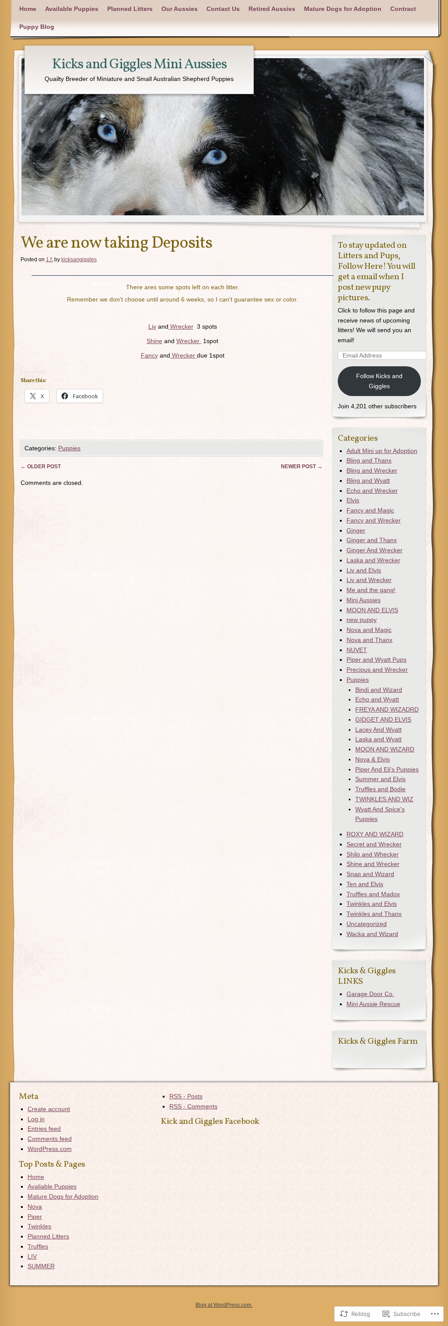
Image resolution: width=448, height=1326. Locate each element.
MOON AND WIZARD (384, 749)
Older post (41, 466)
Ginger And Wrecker (374, 550)
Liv (152, 326)
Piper (35, 1216)
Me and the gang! (371, 589)
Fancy (149, 355)
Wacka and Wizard (372, 933)
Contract (403, 8)
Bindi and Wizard (378, 689)
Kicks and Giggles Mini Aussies (139, 64)
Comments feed (50, 1138)
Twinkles (39, 1226)
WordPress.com (50, 1148)
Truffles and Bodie (380, 789)
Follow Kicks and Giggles (379, 380)
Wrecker (180, 326)
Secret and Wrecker (374, 844)
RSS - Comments (193, 1106)
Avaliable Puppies (52, 1186)
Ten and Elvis (364, 884)
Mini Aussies (363, 599)
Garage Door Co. (370, 993)
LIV (32, 1256)
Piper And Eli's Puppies (387, 769)
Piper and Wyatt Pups (376, 659)
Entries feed (44, 1128)
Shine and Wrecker (372, 863)
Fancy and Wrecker (373, 520)
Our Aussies (179, 8)
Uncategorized (366, 923)
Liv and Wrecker (369, 579)
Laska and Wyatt (378, 739)
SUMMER (41, 1266)
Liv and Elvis (363, 570)
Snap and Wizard (370, 873)
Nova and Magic (369, 629)
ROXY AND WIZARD (374, 834)
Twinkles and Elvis (371, 903)
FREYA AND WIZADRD (387, 709)
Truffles (38, 1246)
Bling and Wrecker (371, 470)
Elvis (352, 500)
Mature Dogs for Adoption (343, 8)
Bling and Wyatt (368, 480)
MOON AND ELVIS (372, 610)
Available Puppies (71, 8)
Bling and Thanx (369, 460)
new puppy (361, 619)
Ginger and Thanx (371, 540)
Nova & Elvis (372, 759)
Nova (35, 1206)
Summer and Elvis (380, 778)
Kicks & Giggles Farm (377, 1041)
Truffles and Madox (373, 894)
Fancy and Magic (370, 510)
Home (27, 8)
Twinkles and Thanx (374, 913)
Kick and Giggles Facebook (210, 1122)
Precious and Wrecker (377, 669)
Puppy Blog (36, 26)
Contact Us (223, 8)
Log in (36, 1119)
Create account (49, 1108)
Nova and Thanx (369, 639)
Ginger (355, 530)
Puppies (69, 448)
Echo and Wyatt (377, 699)
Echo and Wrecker (372, 490)
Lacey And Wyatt (378, 729)
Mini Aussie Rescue (373, 1003)
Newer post (301, 466)
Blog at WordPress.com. (224, 1305)
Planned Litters (130, 8)
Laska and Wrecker (373, 560)
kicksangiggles (79, 259)
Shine (154, 340)
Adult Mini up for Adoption (381, 450)
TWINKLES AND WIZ (384, 799)
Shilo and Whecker (372, 854)
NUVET (356, 649)
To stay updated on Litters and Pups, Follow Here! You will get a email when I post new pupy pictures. (377, 271)
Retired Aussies (271, 8)
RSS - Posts (186, 1096)
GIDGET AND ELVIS (383, 719)
